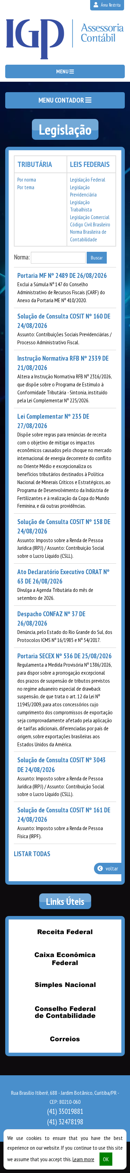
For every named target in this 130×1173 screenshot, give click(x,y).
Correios (65, 1039)
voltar (111, 868)
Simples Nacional (65, 985)
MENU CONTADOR (61, 100)
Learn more (83, 1159)
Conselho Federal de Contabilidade (65, 1012)
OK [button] (106, 1159)
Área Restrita (110, 5)
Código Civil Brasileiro (90, 224)
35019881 (65, 1111)
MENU (62, 71)
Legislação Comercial (89, 217)
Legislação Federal (87, 179)
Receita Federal (65, 931)
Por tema (25, 187)
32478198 (65, 1121)
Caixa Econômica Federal (65, 958)
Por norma (26, 179)
